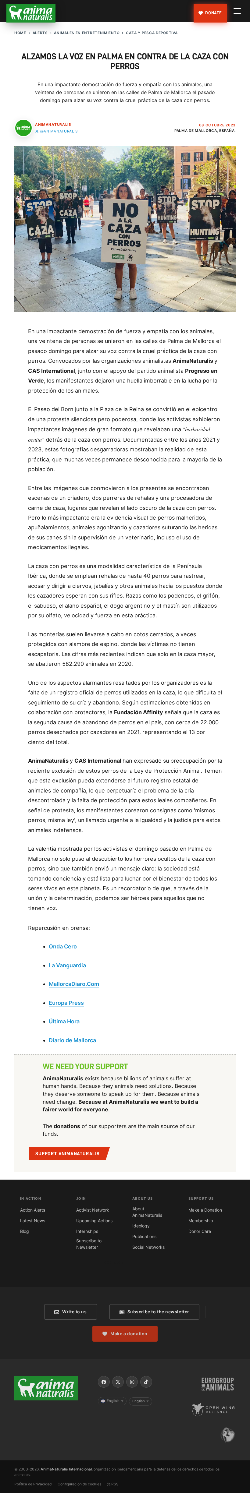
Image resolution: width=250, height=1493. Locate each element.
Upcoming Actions (94, 1220)
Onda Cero (63, 946)
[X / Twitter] (118, 1382)
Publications (144, 1236)
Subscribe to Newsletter (89, 1244)
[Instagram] (132, 1382)
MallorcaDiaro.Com (74, 984)
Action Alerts (32, 1209)
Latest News (32, 1220)
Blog (24, 1231)
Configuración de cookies (79, 1484)
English (115, 1401)
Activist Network (92, 1209)
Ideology (141, 1225)
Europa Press (66, 1003)
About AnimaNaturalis (147, 1212)
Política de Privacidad (33, 1484)
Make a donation (128, 1333)
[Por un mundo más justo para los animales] (31, 13)
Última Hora (64, 1021)
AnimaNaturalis (53, 124)
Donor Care (199, 1231)
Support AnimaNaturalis (67, 1153)
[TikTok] (146, 1382)
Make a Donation (205, 1209)
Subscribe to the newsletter (158, 1311)
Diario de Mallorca (72, 1040)
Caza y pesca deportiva (151, 33)
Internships (87, 1231)
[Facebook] (103, 1382)
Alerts (40, 33)
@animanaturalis (59, 131)
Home (20, 33)
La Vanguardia (67, 965)
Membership (200, 1220)
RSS (114, 1484)
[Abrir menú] (237, 11)
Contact (113, 1262)
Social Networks (148, 1247)
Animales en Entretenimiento (87, 33)
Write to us (74, 1311)
